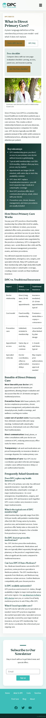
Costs (29, 693)
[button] (40, 5)
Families (37, 693)
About (32, 699)
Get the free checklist (19, 69)
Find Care (15, 699)
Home (7, 693)
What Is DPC (18, 693)
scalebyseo (41, 716)
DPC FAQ (31, 43)
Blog (24, 699)
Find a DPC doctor (14, 43)
